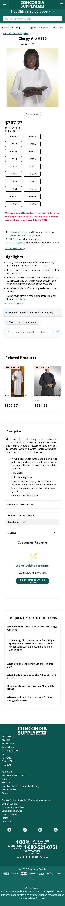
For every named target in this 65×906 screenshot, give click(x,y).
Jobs (4, 754)
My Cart (6, 739)
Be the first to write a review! (32, 581)
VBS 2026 (7, 821)
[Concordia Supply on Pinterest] (40, 830)
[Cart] (61, 4)
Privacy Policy (9, 789)
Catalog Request (11, 750)
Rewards (7, 793)
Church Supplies (10, 803)
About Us (7, 771)
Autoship (6, 757)
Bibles (5, 817)
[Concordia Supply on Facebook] (9, 830)
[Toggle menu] (4, 4)
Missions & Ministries (13, 775)
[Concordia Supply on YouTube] (56, 830)
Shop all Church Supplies (15, 33)
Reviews (6, 764)
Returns (6, 782)
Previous (5, 389)
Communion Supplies (13, 807)
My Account (8, 736)
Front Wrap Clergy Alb (16, 395)
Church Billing (9, 761)
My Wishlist (8, 743)
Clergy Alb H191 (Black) (47, 395)
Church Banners (10, 814)
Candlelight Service (12, 810)
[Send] (57, 332)
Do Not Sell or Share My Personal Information (26, 800)
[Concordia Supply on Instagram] (25, 830)
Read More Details (14, 303)
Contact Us (8, 746)
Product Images (32, 114)
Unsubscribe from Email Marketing (20, 786)
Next (59, 389)
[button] (32, 431)
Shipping (6, 778)
